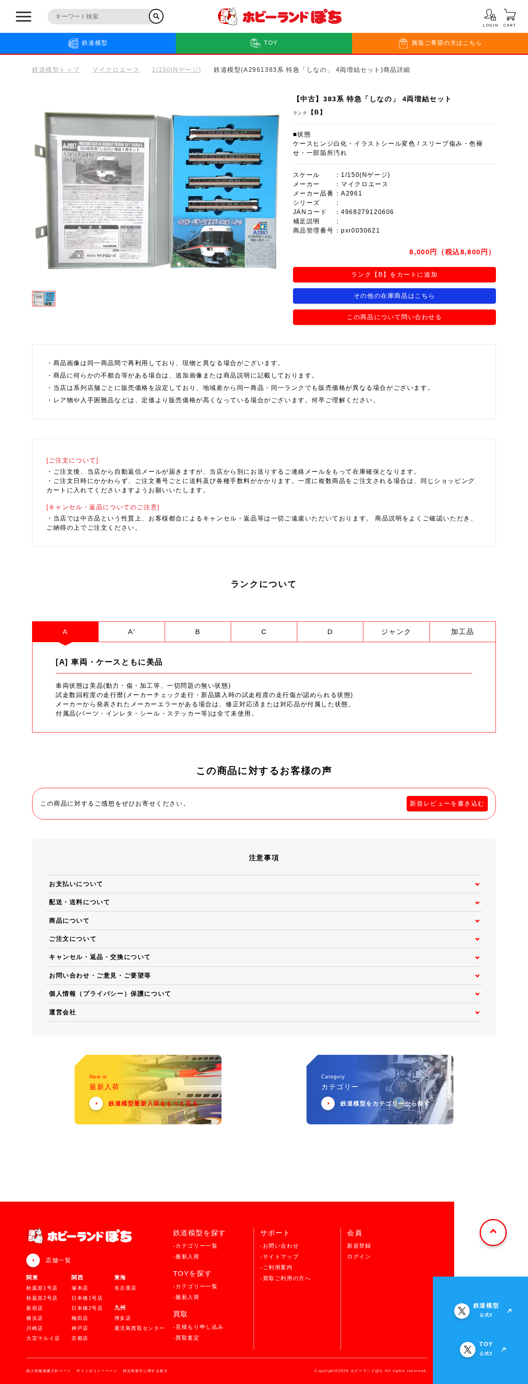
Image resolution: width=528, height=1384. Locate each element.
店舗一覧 (58, 1260)
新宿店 (34, 1308)
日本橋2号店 (87, 1308)
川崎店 (34, 1328)
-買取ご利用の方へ (285, 1278)
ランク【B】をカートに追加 (394, 274)
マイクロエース (116, 69)
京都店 (80, 1338)
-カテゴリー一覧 (195, 1246)
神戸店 (80, 1328)
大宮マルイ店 (43, 1338)
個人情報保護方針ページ (49, 1371)
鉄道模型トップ (56, 69)
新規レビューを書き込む (447, 803)
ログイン (359, 1256)
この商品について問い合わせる (394, 317)
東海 (120, 1277)
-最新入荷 (186, 1256)
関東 (32, 1277)
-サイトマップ (279, 1256)
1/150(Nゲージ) (176, 69)
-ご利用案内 (276, 1267)
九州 (120, 1307)
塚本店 (80, 1288)
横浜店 (34, 1318)
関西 (77, 1277)
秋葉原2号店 (42, 1298)
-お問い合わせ (279, 1246)
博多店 (122, 1318)
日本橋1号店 (87, 1298)
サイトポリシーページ (97, 1371)
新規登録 (359, 1246)
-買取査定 (186, 1338)
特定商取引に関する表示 (145, 1371)
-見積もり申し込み (198, 1327)
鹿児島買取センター (139, 1328)
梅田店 (80, 1318)
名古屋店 (125, 1288)
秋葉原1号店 (42, 1288)
